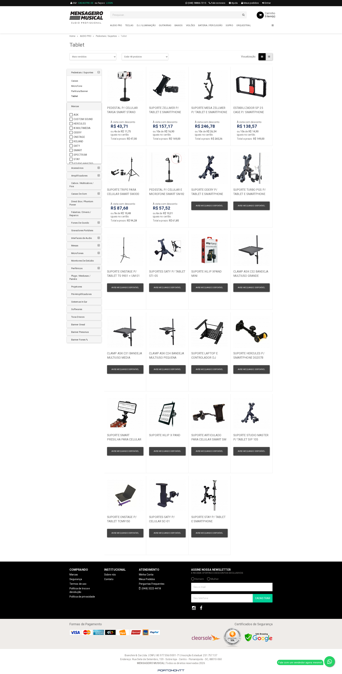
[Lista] (269, 56)
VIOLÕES (190, 25)
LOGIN (109, 3)
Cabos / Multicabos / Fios (81, 185)
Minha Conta (146, 574)
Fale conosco (218, 3)
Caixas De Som (79, 193)
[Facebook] (201, 608)
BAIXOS (179, 25)
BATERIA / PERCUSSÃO (210, 25)
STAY (77, 159)
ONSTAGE (79, 137)
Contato (108, 579)
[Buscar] (243, 15)
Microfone (76, 86)
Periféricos (76, 268)
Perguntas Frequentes (151, 583)
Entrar (267, 3)
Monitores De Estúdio (82, 260)
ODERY (78, 132)
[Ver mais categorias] (272, 26)
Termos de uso (77, 583)
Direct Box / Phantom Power (81, 203)
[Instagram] (194, 608)
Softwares (76, 309)
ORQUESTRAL (243, 25)
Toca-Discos (77, 317)
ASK (76, 114)
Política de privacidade (82, 596)
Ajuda (234, 3)
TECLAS (129, 25)
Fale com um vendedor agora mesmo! (300, 662)
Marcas (75, 106)
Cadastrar (262, 598)
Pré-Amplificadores (81, 294)
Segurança (75, 579)
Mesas (74, 245)
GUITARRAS (165, 25)
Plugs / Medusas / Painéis (79, 277)
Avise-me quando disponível (209, 206)
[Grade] (262, 56)
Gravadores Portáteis (82, 230)
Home (72, 36)
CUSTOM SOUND (83, 119)
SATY (77, 145)
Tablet (74, 96)
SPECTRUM (80, 154)
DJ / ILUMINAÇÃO (146, 25)
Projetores (76, 286)
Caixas (74, 81)
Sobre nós (110, 574)
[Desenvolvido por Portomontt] (171, 670)
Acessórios (77, 168)
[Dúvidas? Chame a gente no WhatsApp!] (329, 661)
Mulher (214, 579)
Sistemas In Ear (79, 301)
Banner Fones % (79, 339)
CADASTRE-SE (85, 3)
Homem (199, 579)
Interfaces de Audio (81, 238)
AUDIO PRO (116, 25)
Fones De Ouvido (80, 222)
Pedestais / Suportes (106, 36)
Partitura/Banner (79, 91)
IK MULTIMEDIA (82, 128)
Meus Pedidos (147, 579)
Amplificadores (79, 175)
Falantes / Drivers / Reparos (80, 214)
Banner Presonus (80, 332)
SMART (78, 150)
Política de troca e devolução (79, 590)
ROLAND (78, 141)
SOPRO (229, 25)
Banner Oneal (78, 324)
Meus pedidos (251, 3)
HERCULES (80, 123)
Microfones (77, 253)
